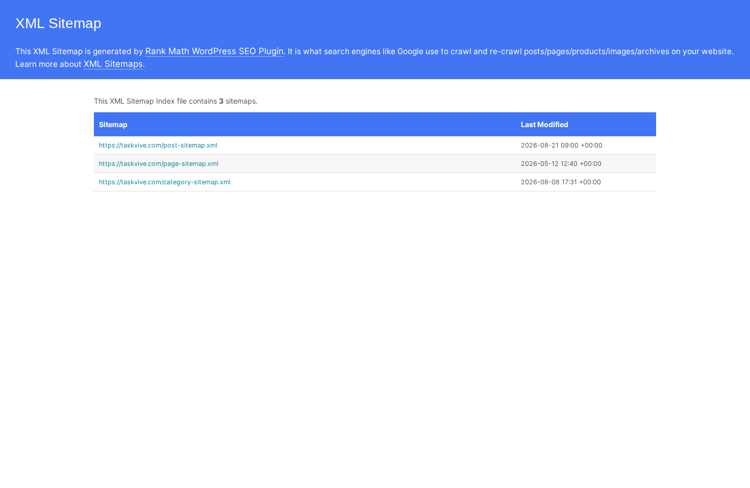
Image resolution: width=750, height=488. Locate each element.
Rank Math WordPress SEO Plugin (214, 51)
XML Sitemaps (113, 64)
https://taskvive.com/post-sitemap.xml (158, 145)
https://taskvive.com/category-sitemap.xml (165, 182)
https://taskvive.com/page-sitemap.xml (158, 163)
